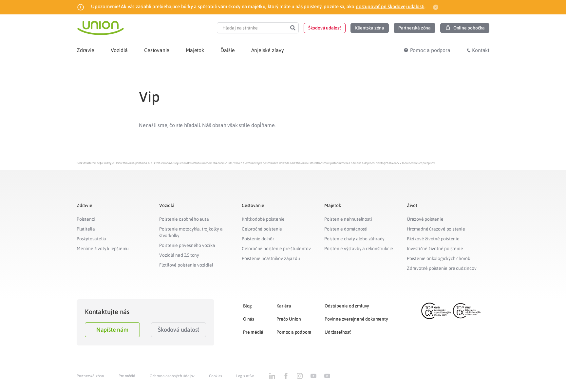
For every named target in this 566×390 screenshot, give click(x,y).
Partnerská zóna (90, 376)
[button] (325, 28)
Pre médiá (253, 332)
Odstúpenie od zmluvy (347, 305)
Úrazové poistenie (425, 219)
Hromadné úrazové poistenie (436, 229)
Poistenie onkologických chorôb (438, 258)
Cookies (215, 376)
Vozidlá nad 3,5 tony (179, 255)
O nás (248, 319)
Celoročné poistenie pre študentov (276, 248)
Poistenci (86, 219)
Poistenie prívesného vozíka (187, 245)
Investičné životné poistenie (435, 248)
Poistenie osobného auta (184, 219)
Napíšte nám (112, 329)
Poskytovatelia (91, 238)
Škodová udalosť (178, 329)
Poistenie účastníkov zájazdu (271, 258)
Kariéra (283, 305)
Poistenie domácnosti (346, 229)
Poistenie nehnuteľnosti (348, 219)
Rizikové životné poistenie (433, 238)
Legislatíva (245, 376)
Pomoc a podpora (293, 332)
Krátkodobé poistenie (263, 219)
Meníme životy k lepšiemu (103, 248)
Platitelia (86, 229)
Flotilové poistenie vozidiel (186, 265)
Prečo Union (288, 319)
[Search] (292, 28)
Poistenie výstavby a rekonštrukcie (358, 248)
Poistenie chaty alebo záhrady (354, 238)
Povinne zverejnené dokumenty (356, 319)
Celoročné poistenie (262, 229)
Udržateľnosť (338, 332)
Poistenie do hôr (258, 238)
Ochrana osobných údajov (172, 376)
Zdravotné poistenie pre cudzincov (441, 268)
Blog (247, 305)
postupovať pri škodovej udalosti (390, 6)
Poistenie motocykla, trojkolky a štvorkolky (191, 232)
